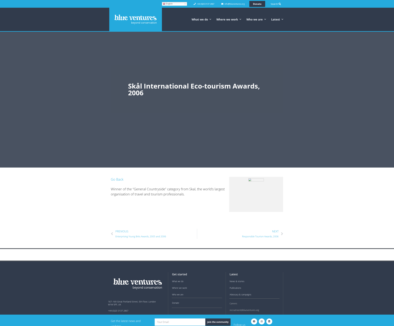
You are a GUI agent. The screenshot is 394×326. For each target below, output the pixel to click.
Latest (275, 19)
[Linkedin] (269, 321)
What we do (200, 19)
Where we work (227, 19)
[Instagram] (262, 321)
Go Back (117, 179)
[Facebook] (254, 321)
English (169, 4)
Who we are (254, 19)
